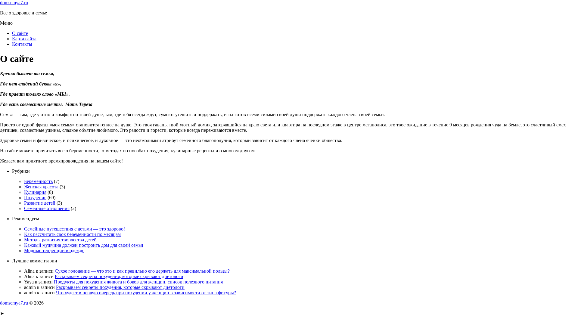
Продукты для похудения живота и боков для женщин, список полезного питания (138, 281)
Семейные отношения (47, 208)
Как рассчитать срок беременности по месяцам (72, 234)
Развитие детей (39, 203)
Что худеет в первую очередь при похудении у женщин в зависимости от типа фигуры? (146, 292)
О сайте (20, 33)
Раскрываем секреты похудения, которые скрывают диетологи (119, 276)
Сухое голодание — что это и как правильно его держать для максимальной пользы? (142, 271)
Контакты (22, 44)
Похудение (35, 197)
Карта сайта (24, 38)
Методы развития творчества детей (60, 239)
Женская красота (41, 186)
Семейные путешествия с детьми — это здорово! (74, 228)
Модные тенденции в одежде (54, 250)
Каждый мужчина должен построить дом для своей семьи (83, 245)
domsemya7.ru (14, 2)
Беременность (38, 181)
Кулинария (35, 192)
